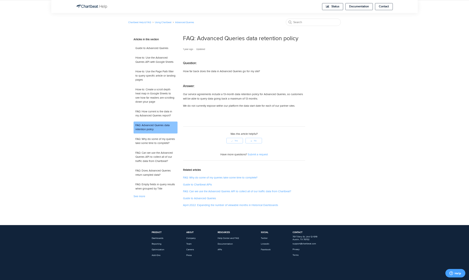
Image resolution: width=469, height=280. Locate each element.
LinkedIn (265, 244)
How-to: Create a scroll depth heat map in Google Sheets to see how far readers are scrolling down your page (154, 96)
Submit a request (258, 154)
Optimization (158, 249)
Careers (190, 249)
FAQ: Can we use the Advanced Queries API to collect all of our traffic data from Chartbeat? (154, 157)
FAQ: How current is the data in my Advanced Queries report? (153, 113)
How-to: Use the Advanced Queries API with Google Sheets (154, 60)
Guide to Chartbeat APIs (197, 184)
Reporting (156, 244)
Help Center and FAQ (228, 238)
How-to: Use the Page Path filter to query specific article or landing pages (155, 75)
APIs (220, 249)
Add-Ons (156, 255)
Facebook (266, 249)
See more (139, 196)
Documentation (359, 6)
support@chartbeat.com (304, 244)
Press (189, 255)
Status (335, 6)
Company (191, 238)
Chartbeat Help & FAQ (139, 22)
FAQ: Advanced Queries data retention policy (152, 127)
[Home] (91, 6)
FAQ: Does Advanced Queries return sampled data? (153, 172)
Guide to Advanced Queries (151, 48)
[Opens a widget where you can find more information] (455, 273)
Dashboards (157, 238)
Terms (296, 255)
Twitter (264, 238)
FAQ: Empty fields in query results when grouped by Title (155, 186)
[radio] (234, 140)
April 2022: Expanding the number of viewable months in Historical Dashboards (230, 205)
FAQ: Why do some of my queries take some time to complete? (155, 141)
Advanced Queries (184, 22)
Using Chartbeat (163, 22)
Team (189, 244)
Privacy (296, 249)
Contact (384, 6)
